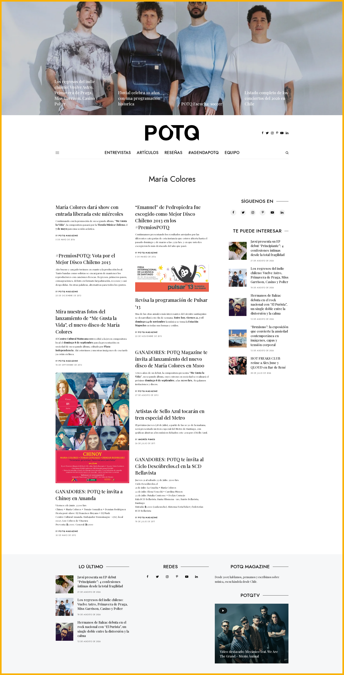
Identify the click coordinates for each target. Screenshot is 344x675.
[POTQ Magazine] (172, 133)
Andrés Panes (146, 439)
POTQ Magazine (68, 235)
